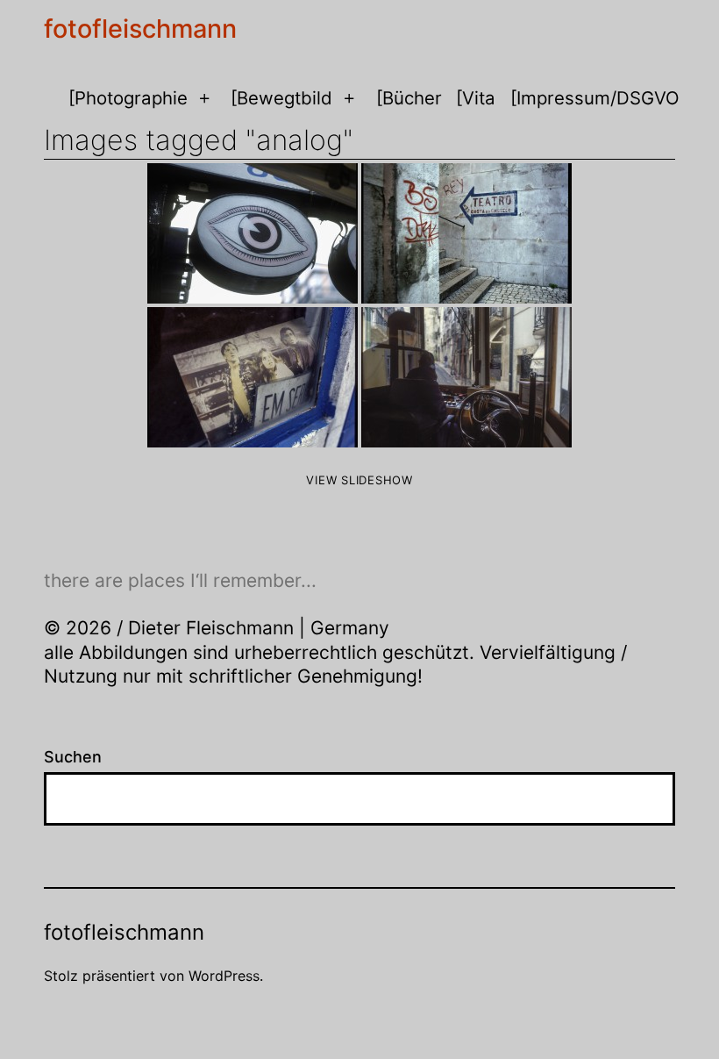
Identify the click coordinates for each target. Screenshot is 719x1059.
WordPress (224, 975)
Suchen (73, 757)
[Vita (475, 98)
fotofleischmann (140, 28)
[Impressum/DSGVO (595, 98)
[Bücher (409, 98)
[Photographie (128, 98)
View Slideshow (359, 480)
